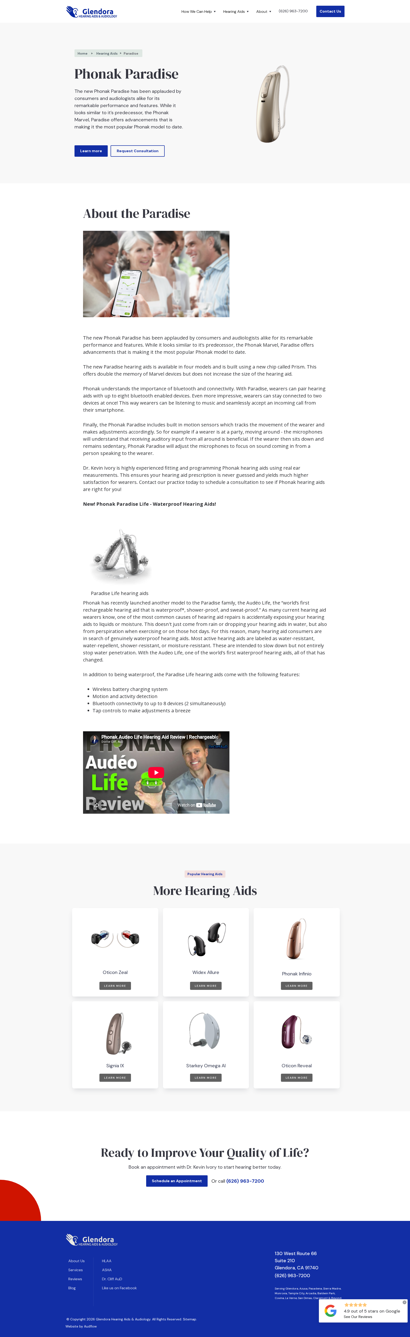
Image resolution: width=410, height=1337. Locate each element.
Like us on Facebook (119, 1287)
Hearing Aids (107, 53)
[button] (200, 11)
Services (75, 1269)
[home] (91, 11)
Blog (72, 1287)
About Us (76, 1260)
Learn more (91, 150)
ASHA (107, 1269)
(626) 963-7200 (293, 11)
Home (83, 53)
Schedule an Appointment (177, 1180)
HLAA (107, 1260)
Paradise (131, 53)
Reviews (75, 1278)
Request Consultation (137, 150)
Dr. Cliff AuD (112, 1278)
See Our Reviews (358, 1316)
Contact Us (330, 11)
